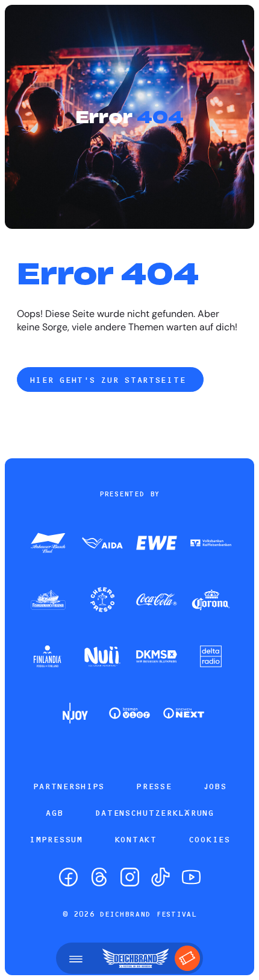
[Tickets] (187, 958)
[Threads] (99, 877)
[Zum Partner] (48, 544)
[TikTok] (160, 877)
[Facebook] (68, 877)
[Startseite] (135, 958)
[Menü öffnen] (76, 958)
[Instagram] (129, 877)
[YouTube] (191, 877)
